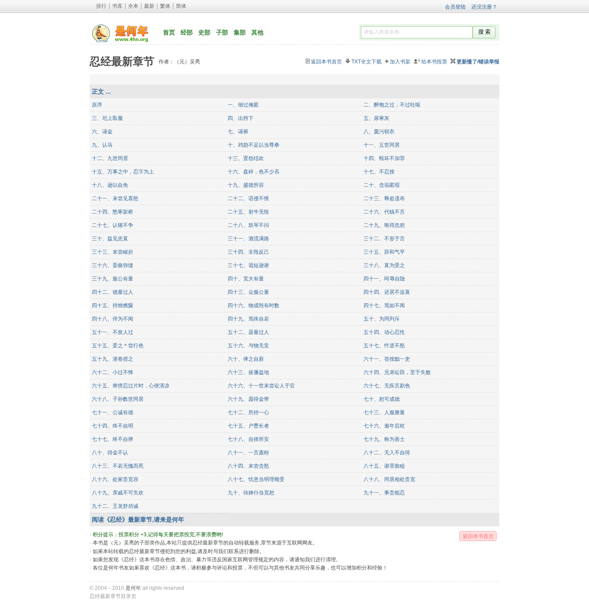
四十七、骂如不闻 (384, 305)
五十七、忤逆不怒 (384, 346)
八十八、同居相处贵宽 (389, 479)
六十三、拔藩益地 (248, 372)
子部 (222, 32)
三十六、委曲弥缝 (112, 265)
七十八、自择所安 (248, 439)
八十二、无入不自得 (386, 453)
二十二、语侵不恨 (248, 198)
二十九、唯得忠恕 (384, 225)
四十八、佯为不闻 (112, 319)
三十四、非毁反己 (248, 252)
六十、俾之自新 (246, 359)
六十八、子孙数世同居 (118, 399)
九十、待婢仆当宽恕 (251, 493)
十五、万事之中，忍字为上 (123, 172)
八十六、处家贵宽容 (115, 479)
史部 (204, 32)
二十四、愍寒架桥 (112, 212)
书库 (117, 6)
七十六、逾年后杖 (384, 426)
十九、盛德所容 (246, 185)
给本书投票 (434, 62)
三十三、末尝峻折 (112, 252)
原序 (97, 105)
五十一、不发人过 (112, 332)
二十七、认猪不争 (112, 225)
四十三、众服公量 (248, 292)
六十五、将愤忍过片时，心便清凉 (130, 386)
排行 (101, 6)
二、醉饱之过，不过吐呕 (391, 105)
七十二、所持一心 (248, 412)
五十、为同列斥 (381, 319)
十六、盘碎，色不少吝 (253, 172)
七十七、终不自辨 (112, 439)
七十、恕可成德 (381, 399)
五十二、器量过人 (248, 332)
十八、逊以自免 (110, 185)
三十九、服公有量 (112, 279)
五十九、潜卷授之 (112, 359)
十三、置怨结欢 (246, 158)
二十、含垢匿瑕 (381, 185)
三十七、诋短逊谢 (248, 265)
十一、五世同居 (381, 145)
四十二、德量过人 (112, 292)
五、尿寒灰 (376, 118)
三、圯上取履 (107, 118)
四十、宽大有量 (246, 279)
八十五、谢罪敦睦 (384, 466)
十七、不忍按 (379, 172)
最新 (149, 6)
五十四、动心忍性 (384, 332)
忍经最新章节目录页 (113, 596)
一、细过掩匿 (243, 105)
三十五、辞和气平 (384, 252)
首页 (169, 32)
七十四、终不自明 (112, 426)
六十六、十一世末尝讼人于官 (261, 386)
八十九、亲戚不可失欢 (118, 493)
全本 (133, 6)
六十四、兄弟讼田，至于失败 (397, 372)
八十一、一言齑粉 (248, 453)
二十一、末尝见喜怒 (115, 198)
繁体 (165, 6)
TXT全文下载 (366, 62)
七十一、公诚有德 (112, 412)
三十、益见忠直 (110, 239)
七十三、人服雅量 (384, 412)
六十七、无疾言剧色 (386, 386)
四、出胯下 (241, 118)
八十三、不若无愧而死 (118, 466)
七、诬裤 (238, 132)
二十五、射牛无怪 (248, 212)
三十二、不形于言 (384, 239)
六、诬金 (102, 132)
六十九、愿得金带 (248, 399)
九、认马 (102, 145)
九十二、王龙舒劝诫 (115, 506)
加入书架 (400, 62)
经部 (187, 32)
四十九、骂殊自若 (248, 319)
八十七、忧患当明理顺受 (256, 479)
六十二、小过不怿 (112, 372)
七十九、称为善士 (384, 439)
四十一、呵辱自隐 (384, 279)
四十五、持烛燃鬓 (112, 305)
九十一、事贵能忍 (384, 493)
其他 (257, 32)
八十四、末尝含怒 (248, 466)
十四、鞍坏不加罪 (384, 158)
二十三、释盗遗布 (384, 198)
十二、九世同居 (110, 158)
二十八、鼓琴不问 (248, 225)
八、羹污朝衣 (379, 132)
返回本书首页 (326, 62)
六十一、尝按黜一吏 (386, 359)
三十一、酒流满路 (248, 239)
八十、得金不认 (110, 453)
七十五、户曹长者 (248, 426)
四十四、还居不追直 (386, 292)
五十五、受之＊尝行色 (118, 346)
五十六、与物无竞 (248, 346)
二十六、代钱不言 (384, 212)
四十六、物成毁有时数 (253, 305)
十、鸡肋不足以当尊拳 (253, 145)
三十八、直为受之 (384, 265)
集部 (240, 32)
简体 (181, 6)
